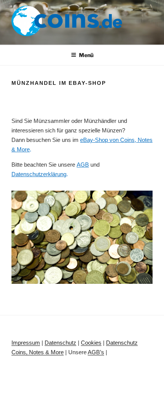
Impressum (25, 342)
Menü (86, 55)
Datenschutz (60, 342)
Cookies (91, 342)
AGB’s (96, 352)
